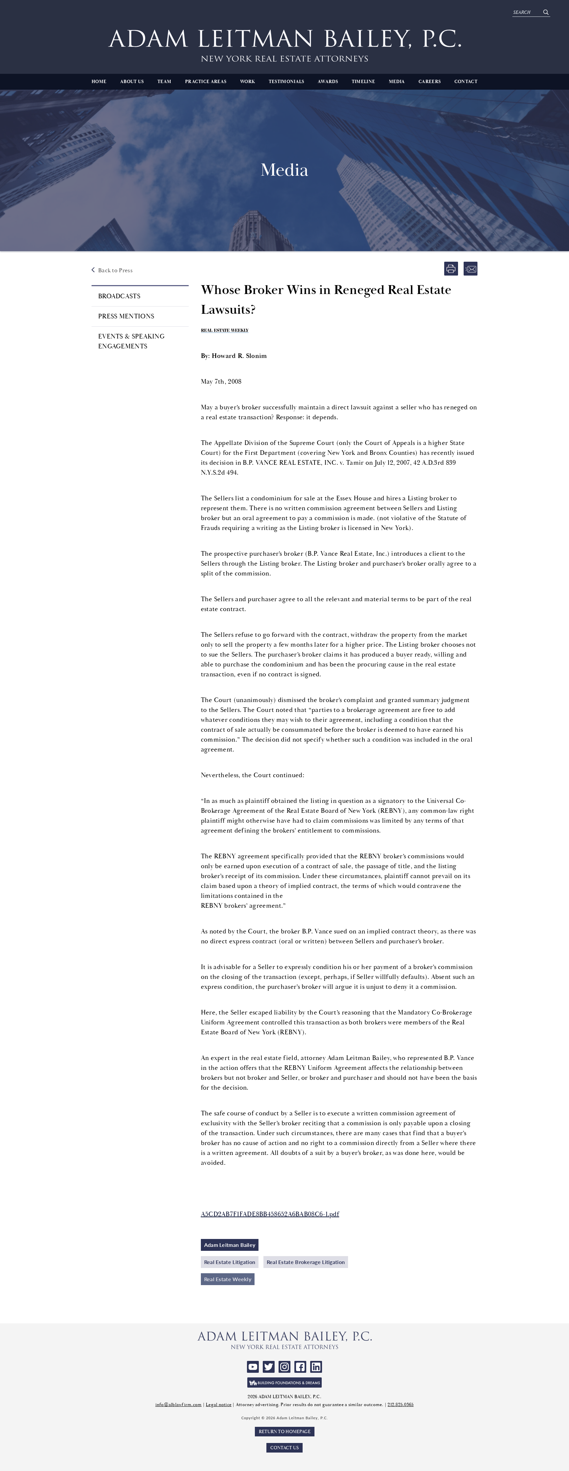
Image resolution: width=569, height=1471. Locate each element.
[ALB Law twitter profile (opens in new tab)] (269, 1367)
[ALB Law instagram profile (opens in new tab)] (284, 1367)
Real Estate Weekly (227, 1279)
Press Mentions (126, 316)
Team (164, 82)
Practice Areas (205, 82)
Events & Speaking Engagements (131, 341)
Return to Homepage (285, 1431)
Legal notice (218, 1404)
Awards (328, 82)
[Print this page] (451, 269)
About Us (132, 82)
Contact (465, 82)
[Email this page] (470, 269)
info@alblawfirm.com (178, 1404)
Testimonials (286, 82)
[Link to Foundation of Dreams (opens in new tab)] (284, 1382)
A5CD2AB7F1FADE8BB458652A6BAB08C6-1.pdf (270, 1214)
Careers (430, 82)
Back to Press (115, 270)
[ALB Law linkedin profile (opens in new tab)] (316, 1367)
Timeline (363, 82)
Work (247, 82)
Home (99, 82)
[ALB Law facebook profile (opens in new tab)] (300, 1367)
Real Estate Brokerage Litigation (306, 1262)
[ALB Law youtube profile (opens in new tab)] (253, 1367)
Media (397, 82)
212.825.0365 (401, 1404)
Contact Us (284, 1448)
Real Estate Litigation (230, 1262)
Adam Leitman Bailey (230, 1245)
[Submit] (545, 12)
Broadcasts (119, 296)
